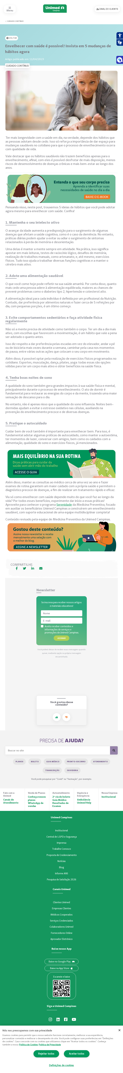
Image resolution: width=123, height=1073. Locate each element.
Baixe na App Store (59, 968)
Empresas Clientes (61, 908)
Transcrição (52, 770)
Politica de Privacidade (50, 1044)
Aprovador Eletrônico (61, 939)
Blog (61, 867)
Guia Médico (52, 761)
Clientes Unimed (61, 902)
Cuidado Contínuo (15, 21)
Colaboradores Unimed (61, 926)
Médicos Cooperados (61, 914)
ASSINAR (61, 638)
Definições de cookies (61, 1065)
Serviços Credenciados (61, 920)
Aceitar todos (76, 1053)
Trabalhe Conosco (61, 848)
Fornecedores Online (61, 933)
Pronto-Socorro (76, 761)
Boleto (35, 761)
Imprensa (61, 842)
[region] (61, 1049)
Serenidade (64, 504)
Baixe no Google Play (60, 961)
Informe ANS (61, 873)
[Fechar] (119, 1030)
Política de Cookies (28, 1044)
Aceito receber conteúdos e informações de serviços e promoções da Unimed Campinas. (62, 629)
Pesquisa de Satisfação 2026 (61, 879)
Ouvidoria (72, 770)
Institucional (61, 830)
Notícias (61, 861)
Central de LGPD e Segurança (61, 836)
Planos (19, 761)
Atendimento (100, 761)
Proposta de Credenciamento (61, 855)
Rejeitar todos (46, 1053)
